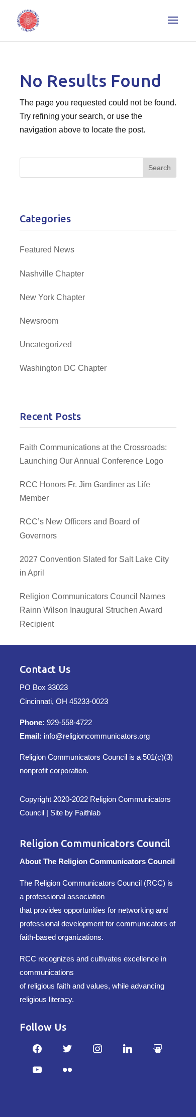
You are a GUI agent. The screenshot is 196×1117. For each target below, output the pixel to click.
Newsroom (39, 321)
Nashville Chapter (52, 273)
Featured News (47, 249)
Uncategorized (46, 344)
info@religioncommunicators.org (97, 736)
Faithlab (88, 812)
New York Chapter (52, 297)
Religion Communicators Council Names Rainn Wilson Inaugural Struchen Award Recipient (92, 610)
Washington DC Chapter (63, 368)
